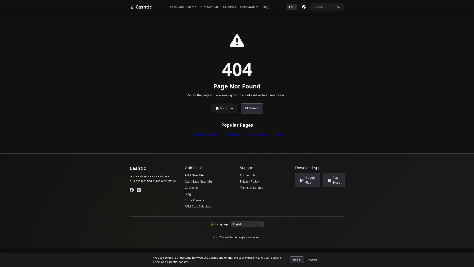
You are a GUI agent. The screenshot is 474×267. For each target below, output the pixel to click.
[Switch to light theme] (304, 7)
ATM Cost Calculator (199, 206)
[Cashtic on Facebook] (132, 189)
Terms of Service (251, 188)
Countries (229, 7)
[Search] (338, 7)
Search (253, 108)
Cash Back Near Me (183, 7)
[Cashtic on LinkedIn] (139, 189)
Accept (313, 259)
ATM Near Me (210, 7)
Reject (297, 259)
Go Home (226, 108)
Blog (265, 7)
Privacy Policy (249, 181)
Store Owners (249, 7)
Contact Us (247, 175)
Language (221, 224)
